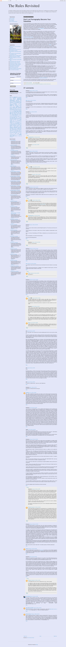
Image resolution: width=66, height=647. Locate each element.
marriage (15, 118)
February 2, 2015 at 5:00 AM (33, 548)
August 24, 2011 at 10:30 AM (32, 100)
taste (10, 131)
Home (40, 636)
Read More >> (12, 149)
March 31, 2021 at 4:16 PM (34, 596)
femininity (19, 107)
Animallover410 (30, 137)
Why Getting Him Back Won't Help (14, 65)
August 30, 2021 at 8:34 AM (37, 607)
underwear (20, 132)
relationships (19, 127)
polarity (20, 123)
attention (14, 99)
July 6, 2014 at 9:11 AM (36, 137)
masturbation (15, 119)
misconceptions (19, 120)
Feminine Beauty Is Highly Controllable (15, 64)
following (20, 108)
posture (14, 124)
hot (13, 111)
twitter (16, 132)
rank (12, 126)
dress (13, 105)
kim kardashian (15, 116)
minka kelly (14, 120)
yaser (26, 263)
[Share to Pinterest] (39, 82)
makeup (20, 117)
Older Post (55, 636)
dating (11, 105)
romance (15, 128)
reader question (16, 126)
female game (15, 107)
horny (12, 111)
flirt (18, 108)
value (15, 133)
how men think (17, 111)
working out (11, 136)
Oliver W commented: (14, 254)
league (18, 116)
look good (13, 117)
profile (20, 124)
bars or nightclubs (41, 28)
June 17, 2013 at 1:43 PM (32, 392)
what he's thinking (17, 134)
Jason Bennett (28, 596)
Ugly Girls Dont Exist (13, 48)
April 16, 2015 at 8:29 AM (33, 556)
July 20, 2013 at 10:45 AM (32, 429)
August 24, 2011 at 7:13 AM (33, 90)
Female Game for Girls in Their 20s (15, 62)
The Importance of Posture (13, 50)
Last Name (11, 83)
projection (11, 125)
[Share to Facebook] (38, 82)
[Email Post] (33, 82)
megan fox (18, 119)
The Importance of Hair (13, 54)
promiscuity (14, 125)
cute (18, 104)
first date (14, 108)
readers (20, 126)
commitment (15, 103)
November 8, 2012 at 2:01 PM (34, 187)
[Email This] (35, 82)
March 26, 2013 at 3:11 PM (35, 306)
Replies (28, 135)
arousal (11, 99)
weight (14, 134)
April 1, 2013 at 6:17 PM (33, 387)
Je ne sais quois (14, 115)
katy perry (11, 116)
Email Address (15, 77)
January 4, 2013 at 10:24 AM (36, 242)
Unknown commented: (14, 201)
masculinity (18, 118)
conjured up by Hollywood (43, 77)
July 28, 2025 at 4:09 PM (34, 322)
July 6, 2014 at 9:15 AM (36, 215)
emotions (11, 106)
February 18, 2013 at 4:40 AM (34, 279)
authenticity (17, 100)
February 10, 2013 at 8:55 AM (32, 263)
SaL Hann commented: (14, 206)
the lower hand (19, 131)
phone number (13, 123)
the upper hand (12, 132)
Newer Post (25, 636)
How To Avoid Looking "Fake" (14, 67)
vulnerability (11, 134)
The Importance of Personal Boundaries (15, 53)
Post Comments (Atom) (30, 637)
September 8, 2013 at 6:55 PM (34, 273)
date (20, 104)
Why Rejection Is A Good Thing (14, 66)
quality (11, 126)
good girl (19, 109)
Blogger (37, 644)
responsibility (11, 128)
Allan (26, 100)
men (20, 119)
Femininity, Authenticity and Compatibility (15, 68)
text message (15, 131)
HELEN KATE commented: (15, 271)
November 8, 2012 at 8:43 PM (36, 200)
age (10, 97)
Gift (14, 109)
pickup (16, 123)
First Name (12, 80)
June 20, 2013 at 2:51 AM (33, 407)
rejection (11, 127)
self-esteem (18, 128)
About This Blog (12, 18)
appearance (16, 97)
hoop (10, 111)
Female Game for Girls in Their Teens (15, 61)
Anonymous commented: (14, 219)
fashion (17, 106)
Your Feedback (12, 20)
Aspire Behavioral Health (29, 607)
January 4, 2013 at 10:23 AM (34, 224)
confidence (12, 104)
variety (50, 44)
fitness (17, 108)
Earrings (20, 105)
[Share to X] (37, 82)
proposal (18, 125)
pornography (11, 124)
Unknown (29, 507)
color (10, 103)
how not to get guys (13, 112)
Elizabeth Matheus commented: (15, 171)
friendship (11, 109)
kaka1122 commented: (14, 145)
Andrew (29, 200)
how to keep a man (15, 113)
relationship (15, 127)
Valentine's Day (12, 133)
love (18, 117)
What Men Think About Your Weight (15, 56)
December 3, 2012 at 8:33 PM (36, 174)
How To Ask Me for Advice (13, 21)
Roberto (29, 322)
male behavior (12, 118)
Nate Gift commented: (14, 159)
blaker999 (27, 392)
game (13, 109)
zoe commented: (13, 140)
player (18, 123)
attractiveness (12, 100)
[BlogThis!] (36, 82)
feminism (11, 108)
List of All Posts (12, 19)
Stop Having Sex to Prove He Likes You (15, 49)
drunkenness (16, 105)
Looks (16, 117)
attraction (19, 99)
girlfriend (16, 109)
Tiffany (29, 273)
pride (19, 124)
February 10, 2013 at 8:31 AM (34, 248)
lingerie (20, 116)
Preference (17, 124)
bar (20, 100)
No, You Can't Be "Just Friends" (14, 69)
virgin (20, 133)
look (10, 117)
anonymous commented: (14, 242)
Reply (26, 97)
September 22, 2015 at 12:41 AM (35, 507)
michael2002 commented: (14, 150)
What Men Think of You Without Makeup (15, 55)
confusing (16, 104)
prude (20, 125)
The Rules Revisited (23, 5)
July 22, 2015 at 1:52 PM (35, 144)
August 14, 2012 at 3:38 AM (34, 151)
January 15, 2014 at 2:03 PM (34, 439)
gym (20, 109)
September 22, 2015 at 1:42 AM (35, 580)
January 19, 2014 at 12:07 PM (34, 524)
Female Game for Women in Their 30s (15, 63)
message (11, 120)
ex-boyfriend (14, 106)
